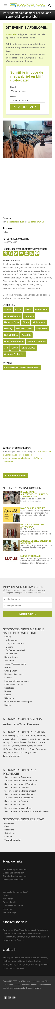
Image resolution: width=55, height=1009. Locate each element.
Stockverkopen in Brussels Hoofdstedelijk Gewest (27, 811)
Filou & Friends (21, 749)
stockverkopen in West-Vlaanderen (21, 367)
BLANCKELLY (11, 335)
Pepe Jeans (41, 749)
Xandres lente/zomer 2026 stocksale (35, 542)
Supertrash (41, 328)
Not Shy (8, 328)
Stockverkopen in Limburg (16, 787)
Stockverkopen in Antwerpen (17, 777)
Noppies (45, 739)
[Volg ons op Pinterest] (14, 997)
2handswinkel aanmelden (15, 876)
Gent (6, 826)
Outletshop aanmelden (13, 873)
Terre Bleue (34, 739)
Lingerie (9, 647)
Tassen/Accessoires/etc (15, 664)
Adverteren (8, 899)
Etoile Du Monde (24, 328)
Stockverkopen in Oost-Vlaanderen (20, 780)
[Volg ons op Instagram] (9, 997)
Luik (26, 937)
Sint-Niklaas (9, 833)
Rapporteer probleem (15, 475)
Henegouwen (9, 937)
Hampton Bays (11, 322)
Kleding (7, 636)
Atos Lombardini (12, 316)
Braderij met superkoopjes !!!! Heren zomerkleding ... (34, 494)
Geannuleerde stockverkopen (18, 701)
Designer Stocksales (13, 674)
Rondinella (33, 742)
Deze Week (19, 724)
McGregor (7, 749)
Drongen (8, 836)
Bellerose (7, 746)
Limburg (7, 933)
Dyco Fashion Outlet (32, 508)
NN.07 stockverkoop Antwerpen (32, 525)
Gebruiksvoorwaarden (13, 905)
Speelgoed (9, 688)
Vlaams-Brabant (19, 933)
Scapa (28, 309)
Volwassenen (12, 640)
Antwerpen (9, 823)
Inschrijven (27, 614)
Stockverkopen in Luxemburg (18, 808)
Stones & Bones (18, 742)
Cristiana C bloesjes (14, 354)
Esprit (16, 746)
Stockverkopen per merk (24, 732)
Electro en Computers (14, 684)
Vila (21, 752)
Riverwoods (22, 739)
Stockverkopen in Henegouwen (18, 797)
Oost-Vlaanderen (22, 930)
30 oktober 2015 (36, 222)
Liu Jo (18, 309)
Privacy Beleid (9, 902)
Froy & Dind (30, 752)
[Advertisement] (27, 187)
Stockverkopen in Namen (16, 801)
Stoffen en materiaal (15, 650)
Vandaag (7, 724)
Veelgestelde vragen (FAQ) (15, 892)
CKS (13, 739)
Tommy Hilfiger (10, 735)
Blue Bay (41, 735)
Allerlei (7, 667)
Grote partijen (10, 671)
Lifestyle (8, 677)
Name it (24, 746)
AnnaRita (26, 335)
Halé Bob (29, 316)
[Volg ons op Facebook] (5, 997)
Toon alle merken (11, 756)
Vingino (6, 752)
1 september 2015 (15, 222)
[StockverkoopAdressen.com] (27, 5)
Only (32, 749)
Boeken (7, 691)
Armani (7, 309)
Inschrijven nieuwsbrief (13, 879)
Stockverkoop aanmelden (15, 869)
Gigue (26, 322)
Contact (6, 895)
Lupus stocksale (30, 556)
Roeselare (9, 830)
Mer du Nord (41, 309)
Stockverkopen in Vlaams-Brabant (20, 791)
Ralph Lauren (35, 746)
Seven (15, 348)
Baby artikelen (11, 657)
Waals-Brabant (35, 933)
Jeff (6, 348)
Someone (30, 735)
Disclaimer (8, 909)
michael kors (39, 322)
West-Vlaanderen (39, 930)
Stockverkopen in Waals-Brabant (19, 794)
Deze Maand (33, 724)
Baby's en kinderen (15, 643)
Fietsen (7, 694)
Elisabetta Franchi (36, 341)
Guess (6, 739)
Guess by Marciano (14, 341)
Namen (19, 937)
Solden (7, 705)
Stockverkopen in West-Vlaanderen (20, 784)
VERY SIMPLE (28, 348)
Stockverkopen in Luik (14, 804)
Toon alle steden (12, 840)
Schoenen (9, 660)
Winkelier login (9, 912)
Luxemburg (34, 937)
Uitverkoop (9, 698)
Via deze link (11, 34)
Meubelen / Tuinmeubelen (16, 681)
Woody (6, 742)
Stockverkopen (23, 819)
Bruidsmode (11, 653)
